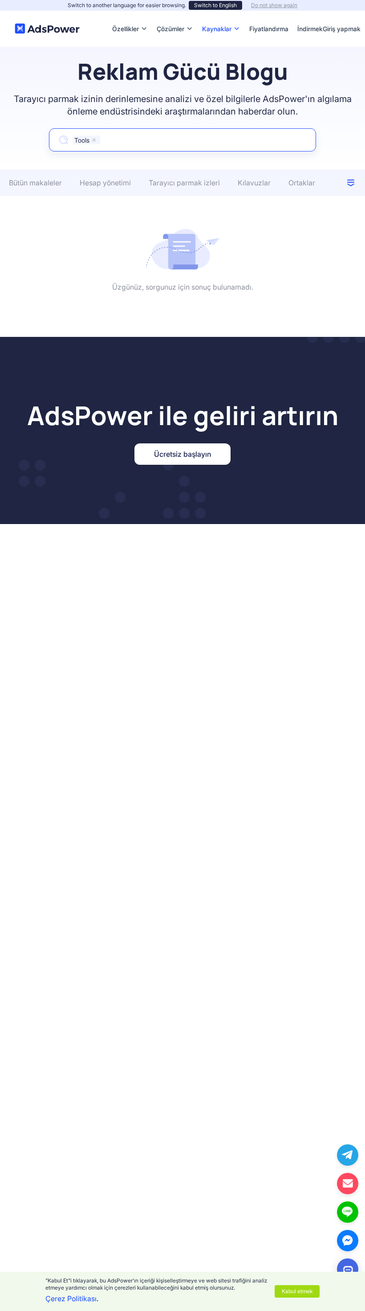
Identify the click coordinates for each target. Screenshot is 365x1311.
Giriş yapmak (342, 29)
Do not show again (274, 5)
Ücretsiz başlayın (182, 454)
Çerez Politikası (71, 1298)
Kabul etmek (297, 1291)
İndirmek (310, 15)
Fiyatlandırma (268, 15)
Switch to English (215, 5)
